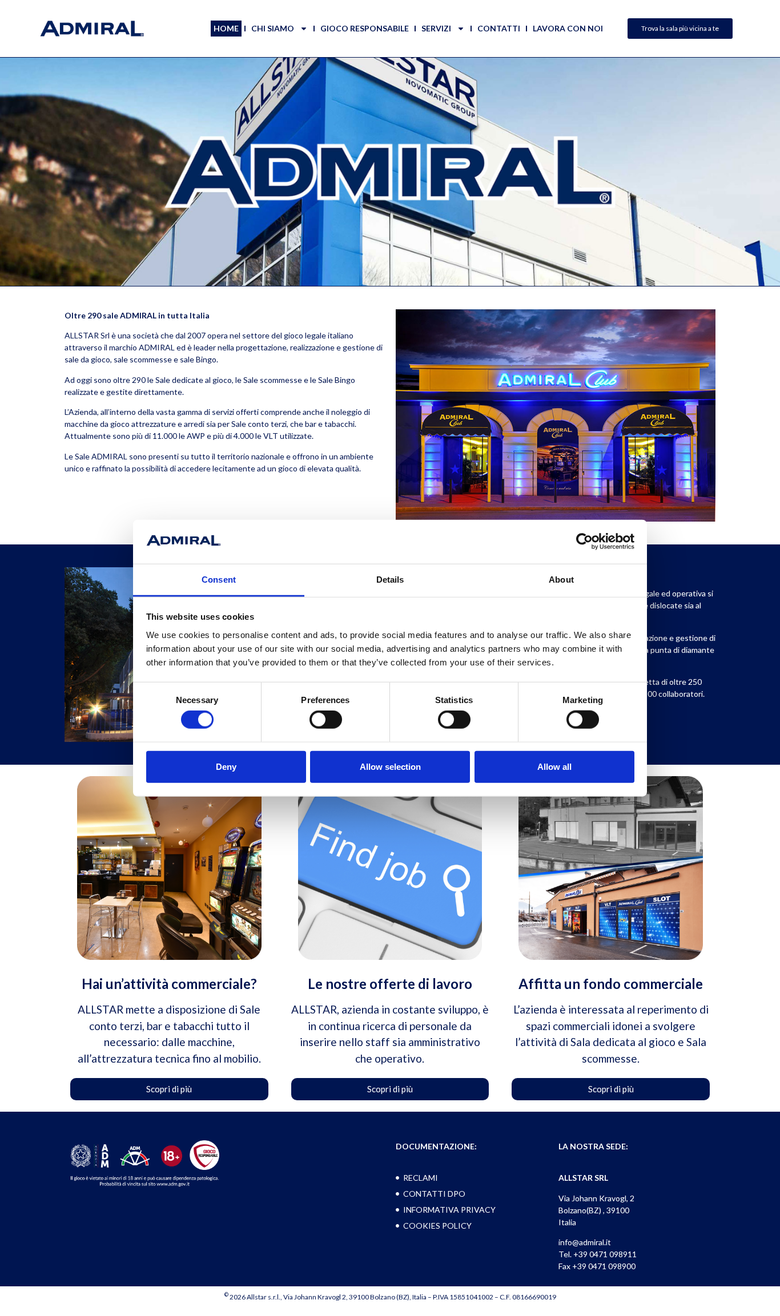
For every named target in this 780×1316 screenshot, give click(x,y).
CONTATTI (498, 28)
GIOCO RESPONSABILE (364, 28)
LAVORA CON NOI (568, 28)
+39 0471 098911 (605, 1254)
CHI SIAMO (272, 28)
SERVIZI (436, 28)
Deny (226, 766)
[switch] (325, 720)
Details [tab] (390, 579)
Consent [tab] (219, 579)
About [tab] (561, 579)
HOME (226, 28)
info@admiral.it (584, 1242)
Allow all (554, 766)
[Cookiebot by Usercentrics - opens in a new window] (584, 541)
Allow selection (390, 766)
